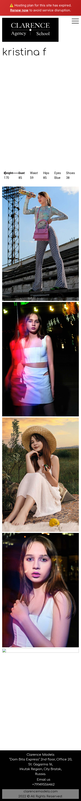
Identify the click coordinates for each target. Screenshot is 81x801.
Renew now (19, 10)
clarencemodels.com (41, 791)
